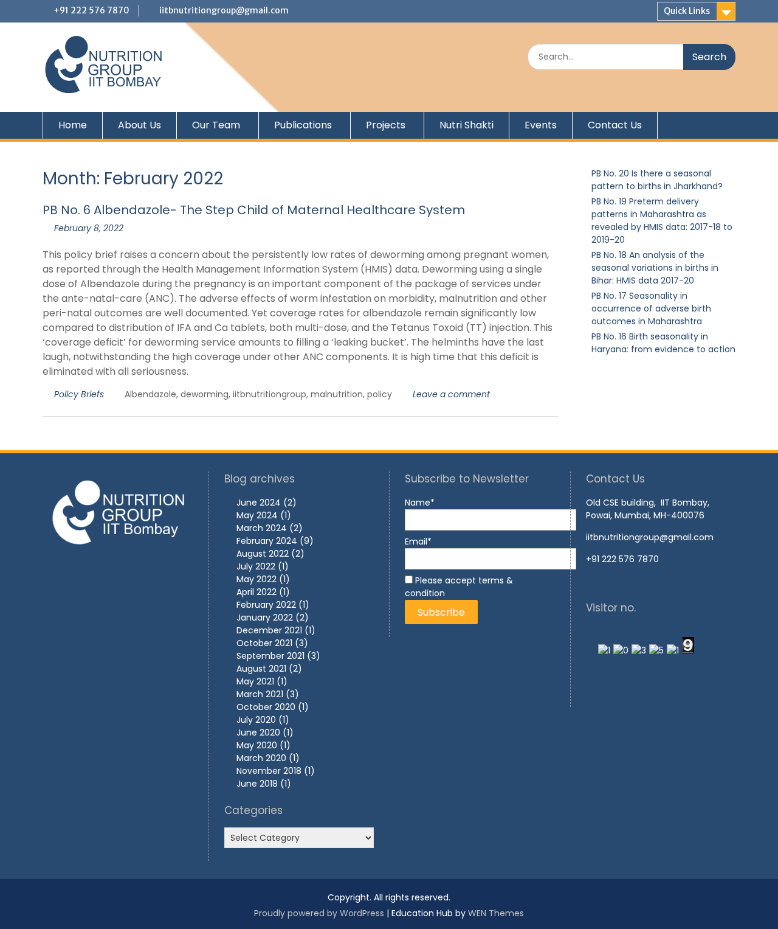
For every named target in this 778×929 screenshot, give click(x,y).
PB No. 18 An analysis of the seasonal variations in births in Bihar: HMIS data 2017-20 (654, 268)
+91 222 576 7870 (91, 10)
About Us (139, 125)
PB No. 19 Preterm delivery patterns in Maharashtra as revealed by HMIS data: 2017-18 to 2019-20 (661, 220)
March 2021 (259, 694)
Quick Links (687, 10)
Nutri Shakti (466, 125)
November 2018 (268, 771)
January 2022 (264, 617)
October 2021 (264, 643)
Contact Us (615, 125)
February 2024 (266, 541)
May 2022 (256, 579)
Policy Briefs (79, 394)
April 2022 (256, 592)
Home (72, 125)
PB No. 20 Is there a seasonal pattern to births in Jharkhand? (657, 179)
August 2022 (262, 554)
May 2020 (256, 745)
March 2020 (261, 758)
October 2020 (265, 707)
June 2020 (258, 732)
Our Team (216, 125)
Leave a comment (451, 394)
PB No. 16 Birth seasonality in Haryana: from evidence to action (663, 342)
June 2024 (258, 502)
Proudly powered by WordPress (319, 913)
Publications (303, 125)
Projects (385, 125)
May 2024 (257, 515)
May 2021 (255, 681)
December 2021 (269, 630)
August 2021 (261, 669)
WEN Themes (496, 913)
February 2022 (266, 605)
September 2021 (270, 656)
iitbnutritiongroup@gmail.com (224, 10)
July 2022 (255, 566)
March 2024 (261, 528)
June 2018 (257, 784)
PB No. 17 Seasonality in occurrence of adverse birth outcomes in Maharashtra (651, 308)
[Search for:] (631, 56)
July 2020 (256, 720)
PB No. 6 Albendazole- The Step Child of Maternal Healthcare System (254, 209)
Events (541, 125)
